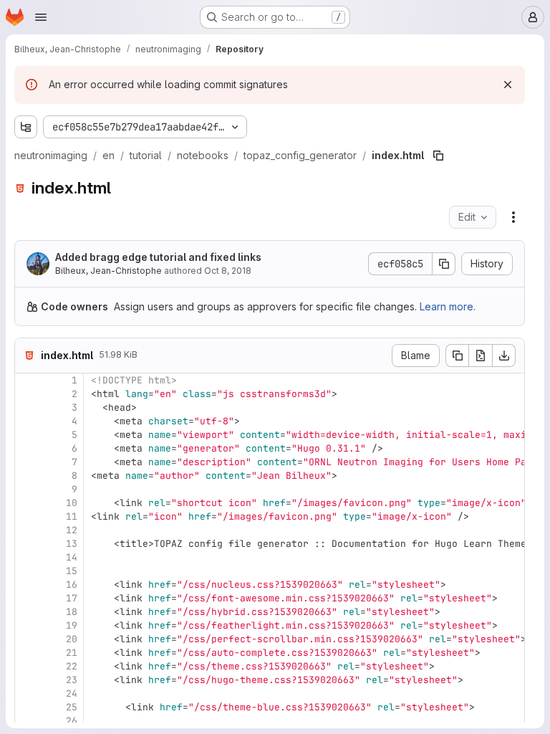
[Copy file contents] (456, 355)
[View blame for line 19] (27, 625)
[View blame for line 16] (27, 584)
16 (71, 584)
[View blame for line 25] (27, 707)
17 (71, 598)
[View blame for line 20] (27, 639)
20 (71, 639)
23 (71, 680)
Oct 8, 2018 (227, 270)
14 (71, 557)
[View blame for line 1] (27, 380)
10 (71, 503)
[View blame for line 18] (27, 612)
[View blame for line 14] (27, 557)
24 (71, 693)
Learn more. (448, 306)
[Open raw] (480, 355)
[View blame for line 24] (27, 693)
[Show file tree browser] (25, 126)
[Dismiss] (507, 84)
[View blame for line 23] (27, 680)
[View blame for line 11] (27, 516)
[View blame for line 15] (27, 571)
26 (71, 721)
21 (71, 653)
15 (71, 571)
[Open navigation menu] (40, 17)
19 (71, 625)
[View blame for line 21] (27, 652)
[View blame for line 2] (27, 394)
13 (71, 544)
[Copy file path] (438, 155)
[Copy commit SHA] (444, 263)
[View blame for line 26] (27, 721)
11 (71, 516)
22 (71, 666)
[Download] (504, 355)
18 (71, 612)
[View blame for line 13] (27, 543)
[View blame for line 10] (27, 503)
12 (71, 530)
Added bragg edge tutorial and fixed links (158, 257)
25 (71, 707)
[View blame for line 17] (27, 598)
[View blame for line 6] (27, 448)
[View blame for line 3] (27, 407)
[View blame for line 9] (27, 489)
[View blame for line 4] (27, 421)
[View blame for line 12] (27, 530)
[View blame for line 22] (27, 666)
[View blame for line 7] (27, 462)
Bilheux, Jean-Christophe (108, 270)
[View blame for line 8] (27, 475)
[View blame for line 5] (27, 435)
